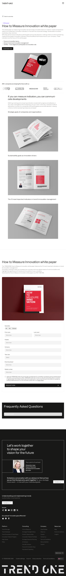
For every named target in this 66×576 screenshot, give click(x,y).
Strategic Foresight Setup (28, 532)
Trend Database (6, 532)
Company (7, 347)
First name (7, 332)
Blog (55, 529)
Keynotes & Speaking (27, 549)
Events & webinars (59, 532)
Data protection (45, 542)
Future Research (26, 529)
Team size (7, 354)
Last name (37, 332)
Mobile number (9, 369)
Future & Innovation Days (28, 547)
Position (7, 339)
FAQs (3, 542)
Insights (56, 534)
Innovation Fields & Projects (9, 537)
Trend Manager (6, 529)
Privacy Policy (41, 380)
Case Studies (44, 529)
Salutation (7, 326)
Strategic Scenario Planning (29, 539)
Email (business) (9, 362)
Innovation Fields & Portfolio (29, 537)
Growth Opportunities (28, 534)
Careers (43, 534)
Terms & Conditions (46, 539)
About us (43, 532)
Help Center (5, 539)
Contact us (43, 537)
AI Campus (25, 542)
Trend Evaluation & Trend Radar (10, 534)
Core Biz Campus (26, 544)
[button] (61, 558)
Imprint (42, 544)
